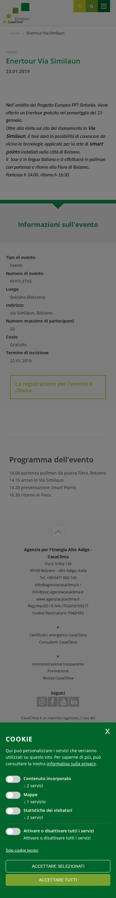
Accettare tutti (58, 880)
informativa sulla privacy (71, 763)
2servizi (33, 785)
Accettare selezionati (58, 866)
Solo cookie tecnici (22, 850)
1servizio (34, 801)
